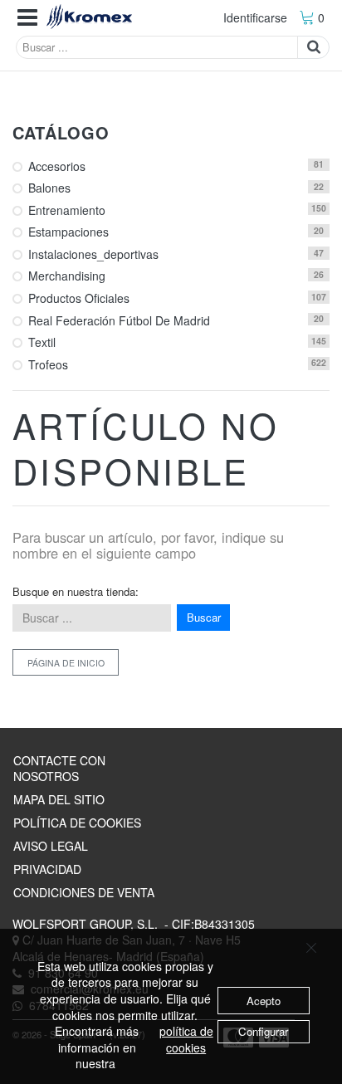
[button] (27, 18)
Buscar (204, 617)
